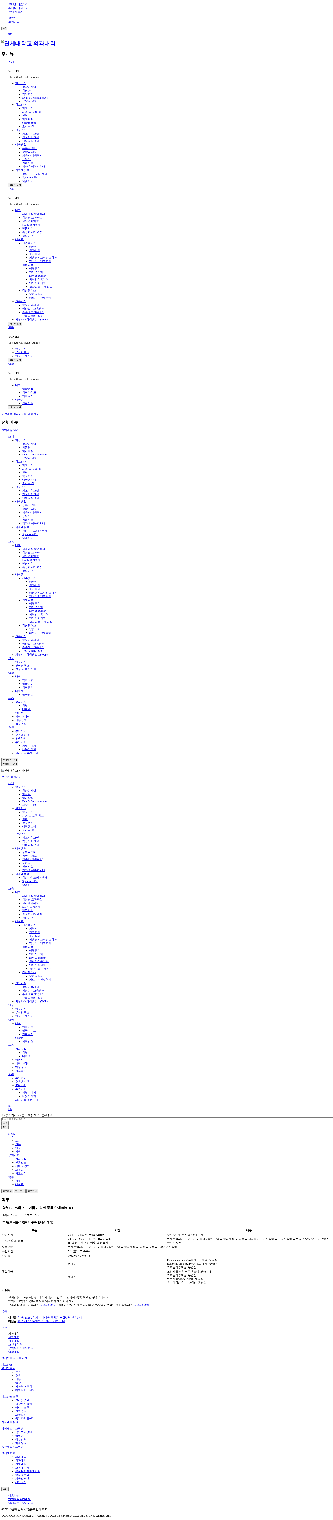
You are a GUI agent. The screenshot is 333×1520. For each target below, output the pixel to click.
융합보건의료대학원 (20, 1348)
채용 (18, 1379)
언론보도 (20, 712)
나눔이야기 (29, 749)
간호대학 (13, 1340)
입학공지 (27, 687)
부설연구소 (22, 665)
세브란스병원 (9, 1396)
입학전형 (27, 680)
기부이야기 (29, 745)
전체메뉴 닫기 (10, 430)
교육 (11, 188)
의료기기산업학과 (40, 632)
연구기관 (20, 661)
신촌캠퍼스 (29, 578)
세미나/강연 (22, 716)
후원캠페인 (22, 734)
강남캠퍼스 (29, 625)
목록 (4, 1311)
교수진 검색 (29, 1115)
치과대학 (13, 1337)
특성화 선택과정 (32, 567)
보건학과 (34, 589)
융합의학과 (36, 629)
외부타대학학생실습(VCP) (31, 654)
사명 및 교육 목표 (33, 468)
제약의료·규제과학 (40, 621)
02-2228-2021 (141, 1304)
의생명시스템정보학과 (43, 592)
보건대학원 (15, 1344)
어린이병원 (22, 1407)
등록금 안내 (29, 505)
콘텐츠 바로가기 (18, 4)
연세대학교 (8, 1453)
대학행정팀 (29, 479)
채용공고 (20, 720)
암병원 (19, 1435)
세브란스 (6, 1364)
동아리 (26, 516)
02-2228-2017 (47, 1304)
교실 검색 (47, 1115)
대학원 (19, 574)
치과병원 (20, 1443)
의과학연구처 (23, 1386)
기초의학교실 (30, 490)
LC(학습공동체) (31, 559)
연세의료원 (8, 1368)
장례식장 (20, 1482)
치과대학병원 (9, 1422)
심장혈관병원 (23, 1403)
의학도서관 (22, 1478)
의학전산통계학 (39, 614)
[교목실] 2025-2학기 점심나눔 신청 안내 (41, 1321)
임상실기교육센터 (33, 643)
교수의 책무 (29, 457)
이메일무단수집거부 (20, 1502)
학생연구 (27, 570)
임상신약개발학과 (40, 596)
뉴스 (11, 698)
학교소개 (27, 465)
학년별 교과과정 (32, 552)
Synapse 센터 (30, 534)
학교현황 (27, 476)
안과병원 (20, 1411)
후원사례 (20, 742)
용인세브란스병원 (12, 1446)
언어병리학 (36, 607)
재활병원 (20, 1414)
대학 (18, 545)
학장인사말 (29, 443)
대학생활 (20, 501)
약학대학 (13, 1351)
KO (10, 1106)
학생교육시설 (30, 640)
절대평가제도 (30, 556)
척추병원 (20, 1439)
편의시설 (27, 519)
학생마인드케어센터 (34, 530)
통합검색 (11, 1115)
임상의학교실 (30, 494)
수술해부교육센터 (33, 647)
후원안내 (20, 731)
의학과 (33, 581)
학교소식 (20, 723)
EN (10, 34)
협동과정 (27, 599)
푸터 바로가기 (17, 11)
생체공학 (34, 603)
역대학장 (27, 451)
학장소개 (20, 440)
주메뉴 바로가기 (18, 8)
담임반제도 (29, 538)
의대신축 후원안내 (26, 752)
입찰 (18, 1382)
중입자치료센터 (25, 1418)
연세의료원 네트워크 (14, 1358)
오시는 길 (28, 483)
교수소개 (20, 486)
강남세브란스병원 (12, 1428)
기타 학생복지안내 (33, 523)
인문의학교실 (30, 497)
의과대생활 (22, 527)
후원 (11, 727)
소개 (11, 61)
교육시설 (20, 636)
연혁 (25, 472)
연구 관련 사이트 (25, 669)
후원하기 (20, 738)
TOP (4, 1327)
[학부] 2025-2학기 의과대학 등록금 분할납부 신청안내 (49, 1317)
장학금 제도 (29, 508)
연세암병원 (22, 1400)
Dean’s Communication (35, 454)
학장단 (26, 447)
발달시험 (27, 563)
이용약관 (13, 1495)
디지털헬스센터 (25, 1390)
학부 (25, 705)
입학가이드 (29, 683)
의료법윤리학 (37, 610)
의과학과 (34, 585)
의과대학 (20, 1456)
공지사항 (20, 701)
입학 (11, 363)
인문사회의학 (37, 618)
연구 (11, 327)
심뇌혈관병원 (23, 1432)
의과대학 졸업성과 (33, 548)
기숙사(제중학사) (32, 512)
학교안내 (20, 461)
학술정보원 (22, 1474)
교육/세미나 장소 (32, 650)
